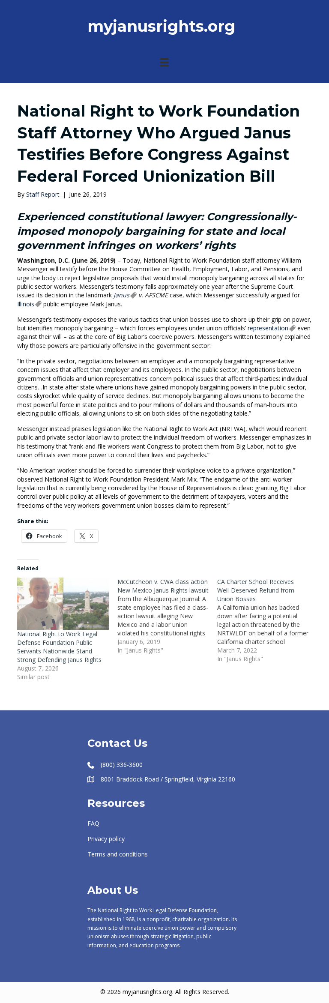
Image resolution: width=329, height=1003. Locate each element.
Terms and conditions (117, 854)
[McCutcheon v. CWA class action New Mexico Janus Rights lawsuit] (167, 616)
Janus (121, 295)
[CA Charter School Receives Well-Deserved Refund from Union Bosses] (267, 620)
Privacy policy (106, 839)
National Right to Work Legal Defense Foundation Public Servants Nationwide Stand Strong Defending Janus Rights (59, 647)
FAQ (93, 823)
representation (268, 328)
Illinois (25, 304)
